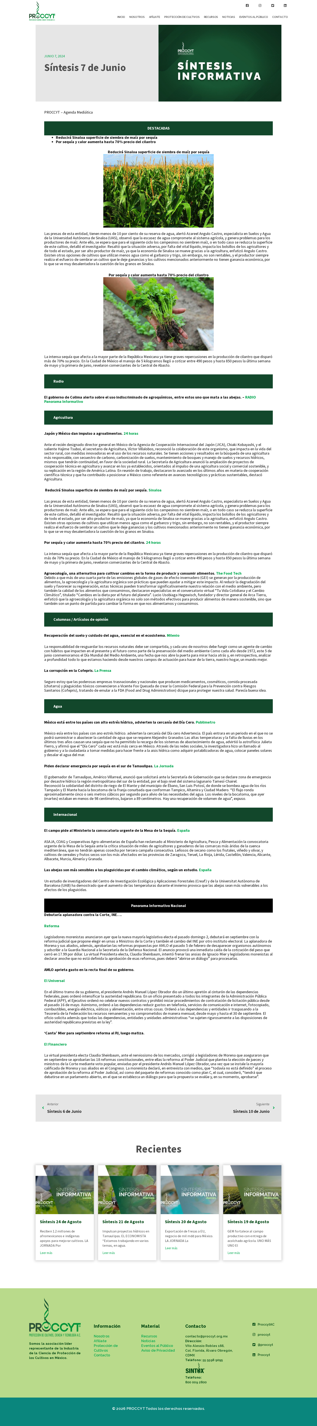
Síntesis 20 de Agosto (186, 1221)
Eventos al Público (253, 17)
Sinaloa (155, 490)
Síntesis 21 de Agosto (123, 1221)
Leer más (46, 1253)
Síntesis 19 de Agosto (248, 1221)
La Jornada (164, 765)
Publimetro (205, 722)
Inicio (121, 17)
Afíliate (154, 17)
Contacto (280, 17)
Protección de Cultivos (181, 17)
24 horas (131, 433)
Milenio (173, 635)
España (183, 830)
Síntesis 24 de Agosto (61, 1221)
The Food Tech (228, 573)
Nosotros (137, 17)
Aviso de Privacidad (158, 1350)
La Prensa (102, 670)
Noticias (228, 17)
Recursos (211, 17)
